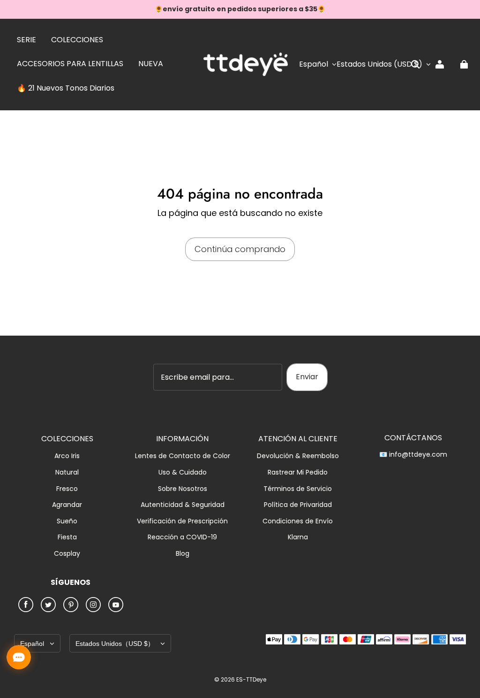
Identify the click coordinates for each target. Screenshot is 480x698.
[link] (26, 40)
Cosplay (67, 553)
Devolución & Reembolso (298, 456)
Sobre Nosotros (182, 488)
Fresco (67, 488)
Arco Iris (67, 456)
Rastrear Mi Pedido (298, 472)
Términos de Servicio (297, 488)
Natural (67, 472)
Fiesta (67, 537)
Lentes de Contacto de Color (182, 456)
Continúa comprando (240, 249)
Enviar (307, 376)
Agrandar (67, 504)
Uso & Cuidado (182, 472)
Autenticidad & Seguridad (183, 504)
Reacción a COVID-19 (182, 537)
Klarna (298, 537)
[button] (415, 64)
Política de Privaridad (298, 504)
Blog (182, 553)
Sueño (67, 521)
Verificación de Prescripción (182, 521)
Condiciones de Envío (297, 521)
